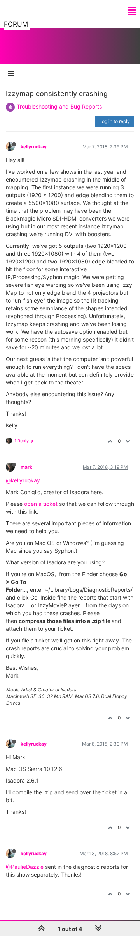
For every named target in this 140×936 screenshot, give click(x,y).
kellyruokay (34, 146)
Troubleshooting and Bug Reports (59, 106)
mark (26, 467)
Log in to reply (114, 121)
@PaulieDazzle (25, 866)
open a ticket (41, 503)
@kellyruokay (23, 480)
